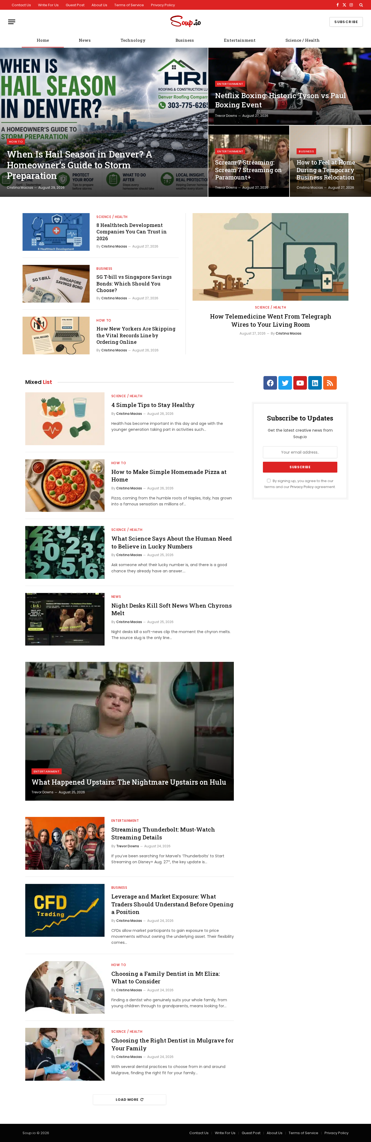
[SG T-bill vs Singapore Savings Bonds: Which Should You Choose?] (56, 284)
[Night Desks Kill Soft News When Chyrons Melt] (65, 619)
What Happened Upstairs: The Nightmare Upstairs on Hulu (129, 782)
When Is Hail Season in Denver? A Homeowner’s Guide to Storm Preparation (79, 165)
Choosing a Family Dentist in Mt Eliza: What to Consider (165, 977)
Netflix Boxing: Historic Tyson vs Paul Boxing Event (280, 100)
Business (184, 40)
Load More (127, 1099)
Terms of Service (129, 5)
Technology (133, 40)
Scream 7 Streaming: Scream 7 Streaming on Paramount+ (248, 170)
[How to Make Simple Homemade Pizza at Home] (65, 485)
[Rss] (330, 383)
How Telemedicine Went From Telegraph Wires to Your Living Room (270, 320)
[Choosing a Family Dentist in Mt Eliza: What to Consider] (65, 987)
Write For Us (48, 5)
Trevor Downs (226, 115)
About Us (99, 5)
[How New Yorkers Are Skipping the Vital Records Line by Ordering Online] (56, 335)
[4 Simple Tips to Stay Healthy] (65, 418)
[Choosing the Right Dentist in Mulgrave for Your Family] (65, 1054)
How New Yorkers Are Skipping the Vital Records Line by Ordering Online (135, 335)
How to (16, 141)
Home (43, 40)
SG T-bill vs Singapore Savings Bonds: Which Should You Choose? (134, 283)
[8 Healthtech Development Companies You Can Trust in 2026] (56, 232)
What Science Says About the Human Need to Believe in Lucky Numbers (171, 542)
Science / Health (302, 40)
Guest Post (75, 5)
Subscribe (346, 21)
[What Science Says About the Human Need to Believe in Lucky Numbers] (65, 552)
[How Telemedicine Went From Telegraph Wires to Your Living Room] (270, 257)
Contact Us (21, 5)
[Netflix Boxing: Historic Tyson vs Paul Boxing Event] (289, 86)
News (85, 40)
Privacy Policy (163, 5)
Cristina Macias (20, 187)
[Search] (360, 5)
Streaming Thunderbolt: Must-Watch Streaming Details (163, 833)
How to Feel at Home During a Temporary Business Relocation (326, 170)
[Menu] (11, 22)
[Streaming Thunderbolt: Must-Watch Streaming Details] (65, 843)
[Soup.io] (185, 22)
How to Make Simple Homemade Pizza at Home (169, 475)
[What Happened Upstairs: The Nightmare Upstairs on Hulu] (129, 731)
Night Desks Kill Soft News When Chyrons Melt (171, 609)
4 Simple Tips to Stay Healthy (153, 405)
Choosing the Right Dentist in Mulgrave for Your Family (172, 1044)
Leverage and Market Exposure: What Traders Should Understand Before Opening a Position (172, 904)
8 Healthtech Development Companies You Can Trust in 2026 (131, 232)
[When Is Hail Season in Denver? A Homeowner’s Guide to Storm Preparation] (104, 122)
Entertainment (240, 40)
